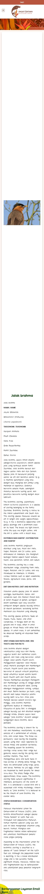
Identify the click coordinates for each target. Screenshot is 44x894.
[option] (22, 212)
